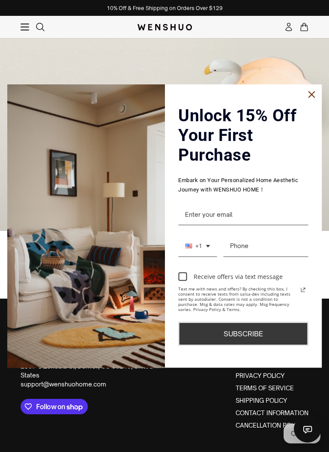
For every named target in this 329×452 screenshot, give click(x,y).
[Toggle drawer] (25, 27)
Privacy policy (260, 375)
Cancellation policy (270, 425)
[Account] (288, 27)
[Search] (40, 27)
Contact (307, 429)
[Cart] (304, 27)
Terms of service (265, 388)
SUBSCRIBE (243, 333)
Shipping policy (261, 400)
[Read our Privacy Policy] (303, 290)
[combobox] (197, 246)
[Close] (312, 94)
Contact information (272, 412)
